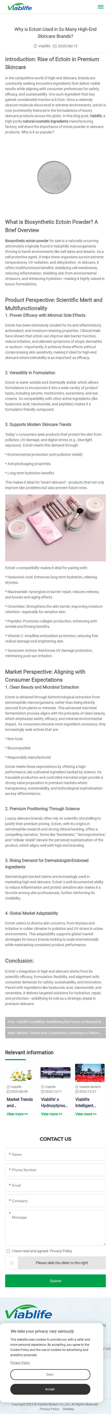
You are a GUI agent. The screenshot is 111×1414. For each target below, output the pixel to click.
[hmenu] (101, 8)
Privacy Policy (61, 1251)
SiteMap (68, 1409)
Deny (49, 1374)
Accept (50, 1389)
